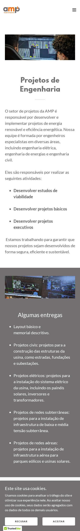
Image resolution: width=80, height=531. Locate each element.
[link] (11, 10)
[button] (74, 10)
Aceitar (59, 521)
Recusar (21, 521)
